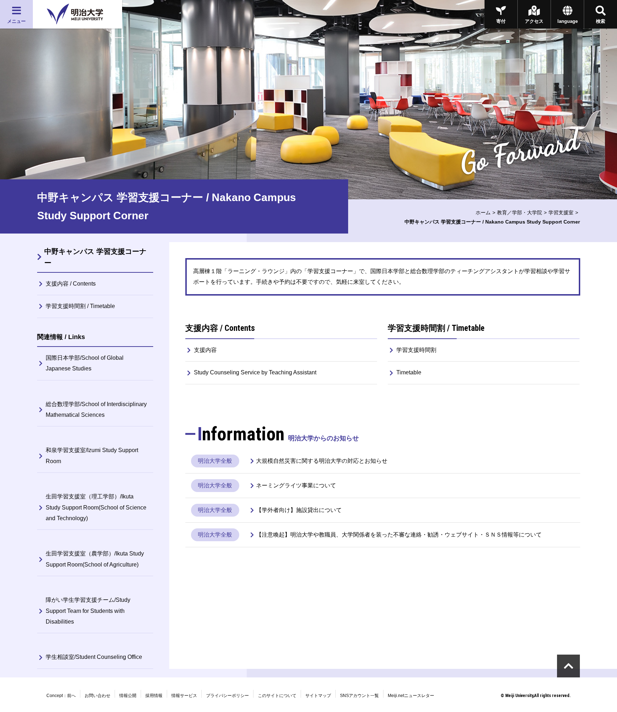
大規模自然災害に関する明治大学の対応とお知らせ (321, 461)
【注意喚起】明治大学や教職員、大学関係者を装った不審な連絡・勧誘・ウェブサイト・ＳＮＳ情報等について (399, 535)
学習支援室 (560, 212)
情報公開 (127, 695)
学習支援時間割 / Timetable (80, 306)
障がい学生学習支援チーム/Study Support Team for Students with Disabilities (88, 611)
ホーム (483, 212)
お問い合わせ (97, 695)
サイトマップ (318, 695)
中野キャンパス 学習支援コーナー (95, 257)
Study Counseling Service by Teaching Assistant (255, 372)
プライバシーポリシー (227, 695)
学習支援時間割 (416, 350)
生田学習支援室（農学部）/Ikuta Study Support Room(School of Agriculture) (95, 558)
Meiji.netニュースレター (411, 695)
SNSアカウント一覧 (359, 695)
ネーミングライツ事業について (296, 485)
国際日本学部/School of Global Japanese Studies (85, 363)
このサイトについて (277, 695)
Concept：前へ (61, 695)
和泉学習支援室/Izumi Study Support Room (92, 455)
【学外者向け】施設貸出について (299, 510)
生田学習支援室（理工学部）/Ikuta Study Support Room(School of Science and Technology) (96, 507)
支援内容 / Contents (71, 284)
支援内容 (205, 350)
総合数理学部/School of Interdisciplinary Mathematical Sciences (96, 409)
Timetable (408, 372)
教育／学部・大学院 (519, 212)
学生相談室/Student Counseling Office (94, 657)
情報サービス (184, 695)
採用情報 (153, 695)
